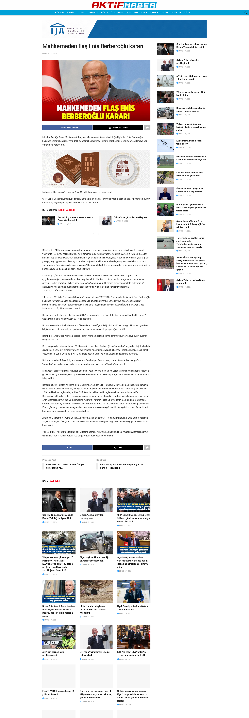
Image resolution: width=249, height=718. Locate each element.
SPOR (144, 13)
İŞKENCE (154, 13)
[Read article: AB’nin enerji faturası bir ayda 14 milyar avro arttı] (165, 81)
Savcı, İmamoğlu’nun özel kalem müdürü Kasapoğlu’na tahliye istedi (190, 224)
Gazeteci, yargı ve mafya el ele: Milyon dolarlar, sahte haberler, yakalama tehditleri (96, 694)
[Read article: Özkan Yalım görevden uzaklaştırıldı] (105, 220)
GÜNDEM (59, 13)
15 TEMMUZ (132, 13)
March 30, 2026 (125, 613)
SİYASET (82, 13)
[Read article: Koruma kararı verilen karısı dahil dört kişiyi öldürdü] (165, 177)
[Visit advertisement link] (124, 31)
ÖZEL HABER (117, 13)
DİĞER (187, 13)
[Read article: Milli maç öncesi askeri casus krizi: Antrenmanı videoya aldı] (165, 161)
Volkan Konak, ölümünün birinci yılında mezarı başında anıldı (191, 127)
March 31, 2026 (65, 224)
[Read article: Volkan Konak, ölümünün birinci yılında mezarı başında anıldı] (165, 129)
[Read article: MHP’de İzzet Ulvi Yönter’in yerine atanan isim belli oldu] (133, 637)
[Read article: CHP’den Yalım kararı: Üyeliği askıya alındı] (96, 637)
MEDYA (165, 13)
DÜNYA (104, 13)
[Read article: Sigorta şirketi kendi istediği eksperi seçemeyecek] (96, 542)
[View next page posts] (99, 234)
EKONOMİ (93, 13)
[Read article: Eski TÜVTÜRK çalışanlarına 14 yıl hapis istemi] (59, 676)
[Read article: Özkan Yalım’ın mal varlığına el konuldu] (165, 285)
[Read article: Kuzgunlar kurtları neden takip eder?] (165, 145)
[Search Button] (246, 12)
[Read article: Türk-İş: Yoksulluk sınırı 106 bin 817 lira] (165, 97)
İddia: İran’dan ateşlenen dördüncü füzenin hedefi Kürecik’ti (92, 609)
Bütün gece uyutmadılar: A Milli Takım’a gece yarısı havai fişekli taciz (191, 207)
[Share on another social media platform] (147, 127)
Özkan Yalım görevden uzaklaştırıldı (131, 217)
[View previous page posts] (94, 234)
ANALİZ (70, 13)
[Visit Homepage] (124, 5)
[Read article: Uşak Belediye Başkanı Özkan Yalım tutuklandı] (133, 591)
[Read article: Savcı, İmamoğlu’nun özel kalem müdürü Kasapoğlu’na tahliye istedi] (165, 226)
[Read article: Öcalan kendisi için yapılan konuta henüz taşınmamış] (165, 193)
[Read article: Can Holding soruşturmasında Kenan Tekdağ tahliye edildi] (48, 220)
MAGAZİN (176, 13)
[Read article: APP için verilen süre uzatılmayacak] (59, 637)
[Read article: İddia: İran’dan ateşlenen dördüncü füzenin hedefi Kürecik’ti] (96, 591)
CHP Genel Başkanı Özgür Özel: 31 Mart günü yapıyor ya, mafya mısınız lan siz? (133, 518)
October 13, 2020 (49, 54)
